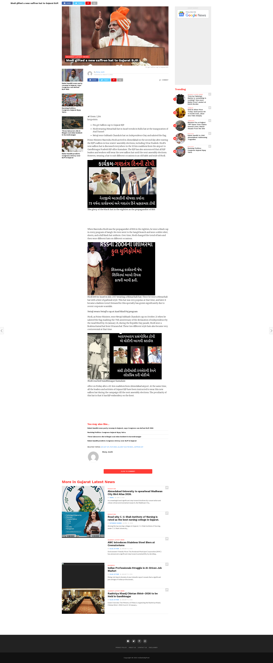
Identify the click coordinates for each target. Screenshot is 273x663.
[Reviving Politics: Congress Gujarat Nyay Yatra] (72, 106)
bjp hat (106, 447)
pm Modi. (130, 447)
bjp (102, 447)
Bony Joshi (100, 72)
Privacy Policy (121, 647)
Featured (113, 447)
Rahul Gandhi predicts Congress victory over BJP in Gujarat (71, 156)
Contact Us (142, 647)
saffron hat (138, 447)
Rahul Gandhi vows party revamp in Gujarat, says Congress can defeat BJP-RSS (72, 86)
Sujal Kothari (114, 548)
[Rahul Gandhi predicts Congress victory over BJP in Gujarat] (72, 151)
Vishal (112, 497)
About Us (132, 647)
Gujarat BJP (122, 447)
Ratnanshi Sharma (116, 523)
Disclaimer (153, 647)
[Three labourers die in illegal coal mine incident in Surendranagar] (72, 128)
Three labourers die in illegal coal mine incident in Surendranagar (72, 133)
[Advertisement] (127, 99)
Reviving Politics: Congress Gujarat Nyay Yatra (71, 110)
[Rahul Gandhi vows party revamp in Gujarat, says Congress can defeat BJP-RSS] (72, 81)
